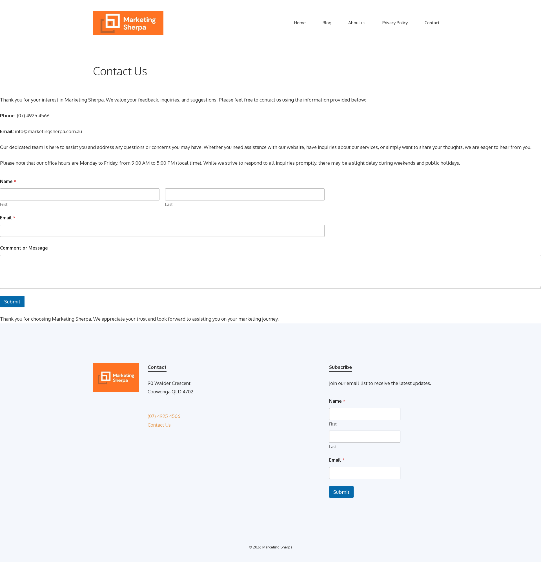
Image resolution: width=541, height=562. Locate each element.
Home (300, 22)
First (4, 204)
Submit (12, 302)
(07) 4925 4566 (164, 416)
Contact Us (159, 425)
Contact (432, 22)
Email (7, 218)
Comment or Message (24, 248)
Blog (327, 22)
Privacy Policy (395, 22)
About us (356, 22)
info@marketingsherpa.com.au (48, 131)
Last (169, 204)
